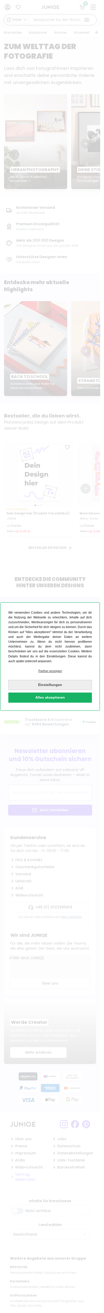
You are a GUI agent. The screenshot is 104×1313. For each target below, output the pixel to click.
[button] (50, 671)
